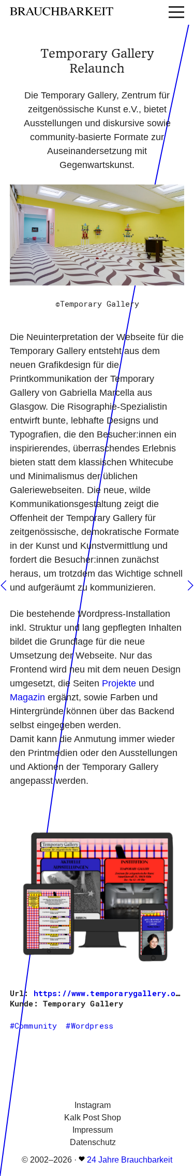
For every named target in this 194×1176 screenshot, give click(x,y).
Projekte (119, 683)
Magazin (27, 697)
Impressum (92, 1129)
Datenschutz (93, 1142)
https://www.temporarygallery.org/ (112, 993)
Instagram (92, 1105)
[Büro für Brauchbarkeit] (82, 12)
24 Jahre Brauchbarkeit (129, 1159)
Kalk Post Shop (92, 1117)
